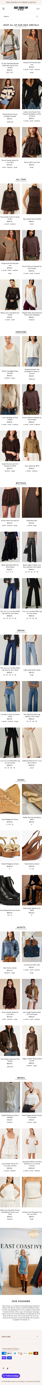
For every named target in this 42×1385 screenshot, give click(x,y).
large (31, 72)
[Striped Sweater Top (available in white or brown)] (32, 351)
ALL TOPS (21, 180)
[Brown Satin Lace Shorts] (10, 502)
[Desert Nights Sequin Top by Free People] (32, 1097)
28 (37, 572)
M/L (11, 72)
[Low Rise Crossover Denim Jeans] (10, 696)
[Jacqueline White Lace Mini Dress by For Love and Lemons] (32, 1143)
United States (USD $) (10, 1349)
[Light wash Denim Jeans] (32, 650)
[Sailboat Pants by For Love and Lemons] (32, 743)
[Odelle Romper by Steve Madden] (10, 1097)
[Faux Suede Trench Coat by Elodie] (10, 199)
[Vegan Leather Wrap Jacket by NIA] (32, 1040)
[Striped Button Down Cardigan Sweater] (10, 94)
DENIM (20, 631)
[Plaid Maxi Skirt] (32, 502)
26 (32, 572)
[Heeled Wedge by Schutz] (10, 846)
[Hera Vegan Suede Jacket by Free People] (32, 994)
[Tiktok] (7, 1369)
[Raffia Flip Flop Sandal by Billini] (32, 799)
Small (31, 69)
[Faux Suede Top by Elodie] (32, 199)
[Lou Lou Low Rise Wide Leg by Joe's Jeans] (32, 593)
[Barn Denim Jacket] (10, 946)
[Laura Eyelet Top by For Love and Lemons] (10, 1143)
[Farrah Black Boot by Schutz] (10, 890)
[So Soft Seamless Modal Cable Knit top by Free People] (10, 44)
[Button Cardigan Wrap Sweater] (10, 351)
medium (37, 69)
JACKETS (21, 928)
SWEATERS (21, 332)
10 (12, 824)
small (31, 121)
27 (34, 572)
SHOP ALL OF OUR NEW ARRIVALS (21, 25)
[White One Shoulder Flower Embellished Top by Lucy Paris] (10, 1192)
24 (26, 572)
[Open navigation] (5, 8)
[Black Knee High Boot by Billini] (32, 890)
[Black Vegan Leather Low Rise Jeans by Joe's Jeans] (32, 547)
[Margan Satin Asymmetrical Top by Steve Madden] (32, 294)
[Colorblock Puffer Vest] (32, 946)
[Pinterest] (3, 1369)
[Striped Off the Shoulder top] (32, 44)
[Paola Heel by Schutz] (32, 846)
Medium (7, 973)
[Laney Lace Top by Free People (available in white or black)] (32, 94)
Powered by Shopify (33, 1381)
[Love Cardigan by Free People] (10, 399)
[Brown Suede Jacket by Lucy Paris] (10, 142)
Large (32, 675)
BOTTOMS (21, 483)
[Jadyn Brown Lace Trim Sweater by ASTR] (10, 446)
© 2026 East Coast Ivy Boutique (13, 1381)
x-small (25, 69)
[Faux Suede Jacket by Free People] (10, 1040)
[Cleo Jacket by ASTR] (32, 446)
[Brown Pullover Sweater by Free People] (32, 245)
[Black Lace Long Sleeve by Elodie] (10, 294)
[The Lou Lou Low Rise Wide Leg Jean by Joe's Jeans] (10, 593)
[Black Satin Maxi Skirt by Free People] (10, 547)
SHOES (21, 780)
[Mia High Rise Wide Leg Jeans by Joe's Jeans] (32, 696)
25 (29, 572)
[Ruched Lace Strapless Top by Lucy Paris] (32, 1192)
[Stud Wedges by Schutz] (10, 799)
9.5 (9, 824)
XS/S (7, 72)
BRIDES (21, 1078)
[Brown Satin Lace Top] (32, 142)
